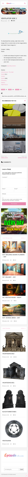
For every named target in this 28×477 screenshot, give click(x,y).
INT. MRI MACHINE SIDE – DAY (12, 151)
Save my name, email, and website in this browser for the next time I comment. (12, 200)
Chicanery (4, 80)
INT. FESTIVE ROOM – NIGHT (11, 297)
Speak (3, 74)
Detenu (3, 82)
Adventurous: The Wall (7, 72)
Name (4, 188)
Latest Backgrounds (7, 238)
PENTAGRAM (6, 440)
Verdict (3, 76)
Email (16, 188)
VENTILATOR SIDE (22, 157)
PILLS (5, 114)
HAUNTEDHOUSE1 (8, 382)
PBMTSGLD (4, 84)
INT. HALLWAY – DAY (9, 277)
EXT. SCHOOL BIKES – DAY (11, 318)
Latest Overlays (6, 328)
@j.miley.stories (11, 66)
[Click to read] (13, 110)
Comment (4, 177)
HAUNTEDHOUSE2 (8, 353)
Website (4, 193)
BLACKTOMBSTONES (9, 411)
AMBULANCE (4, 157)
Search (21, 469)
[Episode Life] (10, 4)
